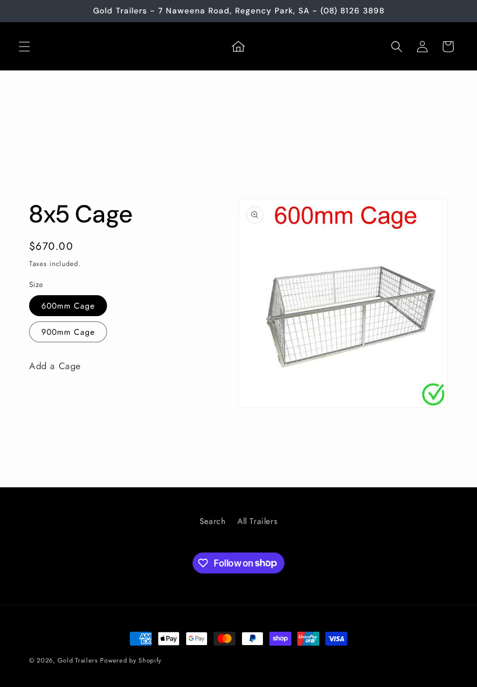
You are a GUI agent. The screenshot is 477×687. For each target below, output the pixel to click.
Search (213, 521)
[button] (24, 46)
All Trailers (257, 521)
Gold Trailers (78, 660)
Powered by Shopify (131, 660)
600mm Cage (68, 305)
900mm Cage (68, 332)
